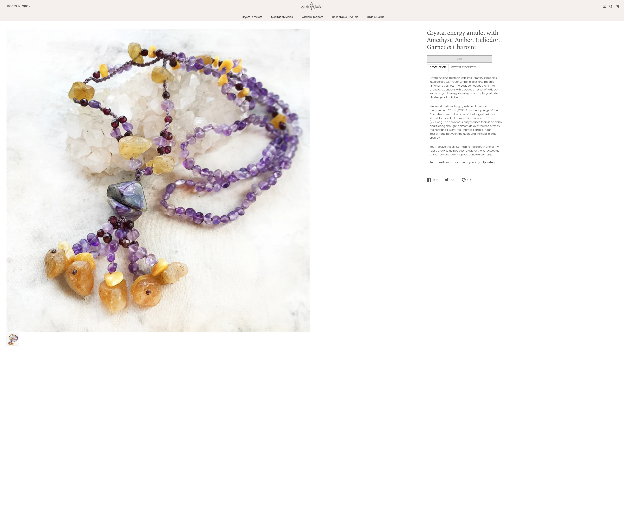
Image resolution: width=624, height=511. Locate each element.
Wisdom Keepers (312, 17)
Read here (436, 162)
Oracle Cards (375, 17)
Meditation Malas (282, 17)
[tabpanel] (158, 180)
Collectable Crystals (345, 17)
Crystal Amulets (252, 17)
